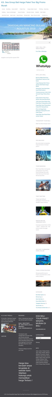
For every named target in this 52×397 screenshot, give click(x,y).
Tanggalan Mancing (40, 303)
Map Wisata (20, 15)
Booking (8, 9)
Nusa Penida (21, 12)
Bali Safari (43, 12)
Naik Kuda (12, 15)
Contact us (44, 15)
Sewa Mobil (15, 9)
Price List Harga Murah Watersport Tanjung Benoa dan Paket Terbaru (43, 111)
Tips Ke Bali (38, 305)
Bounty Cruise (30, 12)
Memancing (38, 296)
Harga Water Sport (32, 9)
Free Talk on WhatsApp (41, 51)
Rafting (4, 12)
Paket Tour (22, 9)
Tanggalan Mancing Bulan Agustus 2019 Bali (18, 32)
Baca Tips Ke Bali (35, 15)
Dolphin (37, 12)
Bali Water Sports (40, 294)
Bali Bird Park (5, 15)
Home (3, 9)
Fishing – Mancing (43, 9)
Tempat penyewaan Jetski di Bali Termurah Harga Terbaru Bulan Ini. (43, 94)
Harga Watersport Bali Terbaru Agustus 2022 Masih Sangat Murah (42, 85)
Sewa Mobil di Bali (40, 301)
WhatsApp (21, 326)
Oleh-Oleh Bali (39, 299)
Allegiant (35, 394)
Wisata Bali (27, 15)
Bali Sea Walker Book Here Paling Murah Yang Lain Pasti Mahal (42, 79)
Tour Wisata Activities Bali (41, 307)
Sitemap (38, 342)
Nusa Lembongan (11, 12)
